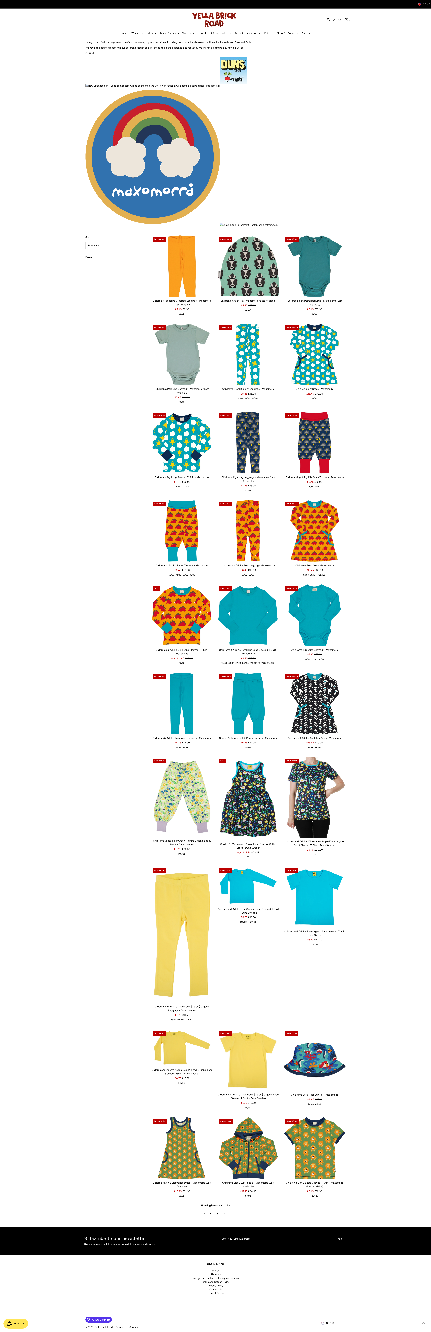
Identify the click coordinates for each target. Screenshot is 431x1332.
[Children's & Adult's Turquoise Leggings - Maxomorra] (182, 703)
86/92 (181, 314)
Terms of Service (215, 1293)
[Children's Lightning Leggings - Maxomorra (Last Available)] (248, 443)
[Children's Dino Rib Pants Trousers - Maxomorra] (182, 531)
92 (314, 854)
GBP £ (426, 4)
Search (215, 1270)
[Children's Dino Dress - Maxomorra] (315, 531)
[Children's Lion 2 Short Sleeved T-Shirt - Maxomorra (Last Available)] (315, 1148)
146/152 (181, 854)
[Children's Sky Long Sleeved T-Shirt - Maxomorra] (182, 443)
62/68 (314, 314)
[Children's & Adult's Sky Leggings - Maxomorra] (248, 355)
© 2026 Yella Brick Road (99, 1327)
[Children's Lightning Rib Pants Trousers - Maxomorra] (315, 443)
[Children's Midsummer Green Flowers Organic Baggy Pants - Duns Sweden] (182, 797)
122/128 (321, 575)
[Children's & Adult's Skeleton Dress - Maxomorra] (315, 703)
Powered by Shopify (126, 1327)
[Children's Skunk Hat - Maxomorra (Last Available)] (248, 266)
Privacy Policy (215, 1285)
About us (216, 1274)
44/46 (248, 310)
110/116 (253, 663)
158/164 (189, 1019)
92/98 (247, 398)
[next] (224, 1213)
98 (248, 857)
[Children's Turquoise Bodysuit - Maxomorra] (315, 615)
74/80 (311, 486)
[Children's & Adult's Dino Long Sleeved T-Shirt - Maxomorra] (182, 615)
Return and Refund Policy (215, 1281)
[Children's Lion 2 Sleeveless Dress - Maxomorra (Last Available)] (182, 1148)
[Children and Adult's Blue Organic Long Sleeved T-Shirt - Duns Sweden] (248, 886)
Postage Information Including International (215, 1278)
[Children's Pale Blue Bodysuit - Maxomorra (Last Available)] (182, 355)
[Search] (328, 19)
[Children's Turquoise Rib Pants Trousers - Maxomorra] (248, 703)
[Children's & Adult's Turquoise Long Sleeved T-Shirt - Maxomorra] (248, 615)
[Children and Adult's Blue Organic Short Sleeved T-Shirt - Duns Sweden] (315, 897)
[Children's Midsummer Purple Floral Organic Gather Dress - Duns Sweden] (248, 799)
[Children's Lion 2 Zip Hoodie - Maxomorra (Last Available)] (248, 1148)
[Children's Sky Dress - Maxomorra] (315, 355)
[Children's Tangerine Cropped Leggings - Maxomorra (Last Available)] (182, 266)
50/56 (171, 575)
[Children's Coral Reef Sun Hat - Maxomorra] (315, 1060)
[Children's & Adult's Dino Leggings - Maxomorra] (248, 531)
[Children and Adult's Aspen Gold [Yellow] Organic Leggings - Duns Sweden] (182, 935)
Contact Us (215, 1289)
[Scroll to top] (424, 1323)
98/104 (255, 398)
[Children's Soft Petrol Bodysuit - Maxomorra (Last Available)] (315, 266)
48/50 (318, 1104)
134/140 (185, 486)
